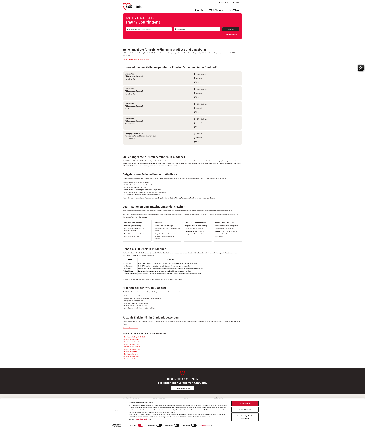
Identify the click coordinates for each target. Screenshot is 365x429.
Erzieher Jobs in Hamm (131, 354)
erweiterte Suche (232, 34)
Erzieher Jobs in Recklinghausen (134, 359)
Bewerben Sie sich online (130, 328)
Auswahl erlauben (245, 410)
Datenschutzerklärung (142, 419)
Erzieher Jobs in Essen (130, 351)
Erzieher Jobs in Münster (131, 356)
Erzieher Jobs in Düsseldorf (132, 349)
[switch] (159, 425)
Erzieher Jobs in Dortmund (132, 347)
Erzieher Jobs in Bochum (131, 344)
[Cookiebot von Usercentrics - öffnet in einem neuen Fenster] (116, 425)
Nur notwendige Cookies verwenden (245, 417)
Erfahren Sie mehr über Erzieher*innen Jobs (136, 59)
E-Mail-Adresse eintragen (182, 388)
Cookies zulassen (245, 403)
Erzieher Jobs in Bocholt (131, 342)
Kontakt (236, 3)
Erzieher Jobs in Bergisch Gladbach (134, 337)
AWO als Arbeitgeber (216, 10)
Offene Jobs (199, 10)
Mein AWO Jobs (234, 10)
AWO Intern (224, 3)
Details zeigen (204, 425)
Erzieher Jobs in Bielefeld (131, 339)
